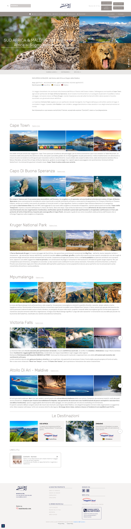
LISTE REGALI (106, 8)
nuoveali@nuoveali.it (21, 497)
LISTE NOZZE (106, 3)
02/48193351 (93, 511)
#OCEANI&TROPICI (50, 83)
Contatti (121, 14)
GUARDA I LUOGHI (52, 72)
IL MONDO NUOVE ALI (56, 504)
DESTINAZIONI (66, 72)
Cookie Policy (70, 523)
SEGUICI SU (86, 487)
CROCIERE (81, 14)
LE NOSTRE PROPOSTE (57, 487)
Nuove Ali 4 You (94, 6)
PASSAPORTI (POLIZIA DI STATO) (92, 504)
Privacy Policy (61, 523)
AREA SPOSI (118, 4)
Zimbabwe (56, 85)
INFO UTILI (77, 72)
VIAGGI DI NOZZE (60, 14)
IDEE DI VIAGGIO (54, 490)
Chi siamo (112, 14)
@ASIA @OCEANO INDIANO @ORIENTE (70, 83)
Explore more (36, 126)
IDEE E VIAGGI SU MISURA (42, 14)
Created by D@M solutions (79, 522)
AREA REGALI (118, 8)
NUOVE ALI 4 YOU (55, 509)
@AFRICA (39, 83)
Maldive (65, 85)
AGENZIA (52, 512)
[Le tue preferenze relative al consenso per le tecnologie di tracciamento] (3, 526)
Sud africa (47, 85)
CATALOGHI (72, 14)
